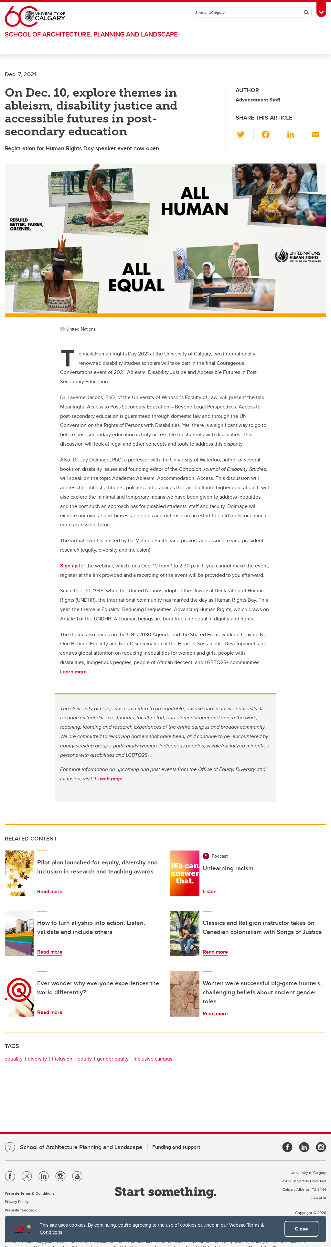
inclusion (62, 1058)
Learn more (73, 671)
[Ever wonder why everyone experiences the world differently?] (19, 994)
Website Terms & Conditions (30, 1193)
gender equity (113, 1058)
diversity (37, 1058)
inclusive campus (152, 1058)
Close (301, 1228)
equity (85, 1058)
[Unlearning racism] (184, 873)
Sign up (69, 565)
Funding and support (176, 1147)
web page (111, 778)
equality (14, 1058)
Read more (49, 891)
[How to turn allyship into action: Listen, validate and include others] (19, 933)
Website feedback (21, 1210)
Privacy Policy (16, 1201)
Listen (210, 891)
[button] (244, 133)
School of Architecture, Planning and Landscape (91, 34)
